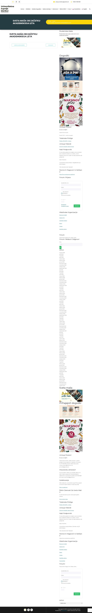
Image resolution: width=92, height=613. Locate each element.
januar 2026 (61, 262)
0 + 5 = (63, 587)
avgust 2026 (62, 252)
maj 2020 (61, 348)
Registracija (63, 204)
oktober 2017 (62, 385)
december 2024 (62, 280)
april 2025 (61, 274)
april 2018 (61, 376)
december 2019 (62, 356)
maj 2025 (61, 273)
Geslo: (62, 187)
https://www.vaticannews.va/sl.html (67, 174)
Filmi (60, 242)
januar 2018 (61, 381)
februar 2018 (62, 379)
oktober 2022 (62, 313)
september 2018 (63, 371)
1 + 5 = (63, 199)
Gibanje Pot (62, 217)
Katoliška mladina (63, 220)
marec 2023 (62, 305)
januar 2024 (61, 294)
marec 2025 (62, 276)
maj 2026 (61, 255)
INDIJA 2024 (63, 9)
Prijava (77, 205)
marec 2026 (62, 258)
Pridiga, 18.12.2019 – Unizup (65, 141)
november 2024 (62, 282)
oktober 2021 (62, 329)
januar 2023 (61, 309)
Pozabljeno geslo (65, 206)
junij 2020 (61, 346)
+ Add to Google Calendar (19, 45)
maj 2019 (61, 362)
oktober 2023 (62, 299)
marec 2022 (62, 321)
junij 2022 (61, 316)
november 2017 (62, 384)
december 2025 (62, 263)
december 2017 (62, 382)
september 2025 (63, 268)
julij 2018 (61, 373)
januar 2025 (61, 279)
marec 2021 (61, 338)
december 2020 (62, 341)
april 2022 (61, 320)
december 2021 (62, 326)
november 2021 (62, 327)
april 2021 (61, 337)
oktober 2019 (62, 359)
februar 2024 (62, 293)
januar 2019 (61, 365)
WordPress (64, 610)
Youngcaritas (62, 560)
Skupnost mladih (63, 215)
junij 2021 (61, 334)
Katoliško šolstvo (63, 229)
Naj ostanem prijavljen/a (65, 192)
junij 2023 (61, 301)
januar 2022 (61, 324)
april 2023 (61, 304)
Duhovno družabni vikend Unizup (66, 146)
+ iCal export (50, 45)
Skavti (60, 223)
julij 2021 (61, 332)
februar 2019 (62, 363)
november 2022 (62, 312)
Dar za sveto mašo (63, 499)
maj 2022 (61, 318)
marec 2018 (62, 377)
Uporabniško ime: (65, 183)
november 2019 (62, 357)
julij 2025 (61, 269)
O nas (69, 9)
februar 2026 (62, 260)
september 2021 (63, 330)
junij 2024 (61, 287)
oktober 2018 (62, 370)
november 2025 (62, 265)
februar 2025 (62, 277)
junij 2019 (61, 360)
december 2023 (62, 296)
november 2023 (62, 298)
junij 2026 (61, 254)
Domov (22, 9)
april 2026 (61, 257)
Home (49, 21)
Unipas (60, 226)
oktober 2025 (62, 266)
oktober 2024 (62, 284)
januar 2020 (62, 354)
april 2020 (61, 349)
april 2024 (61, 290)
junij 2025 (61, 271)
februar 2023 (62, 307)
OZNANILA (28, 9)
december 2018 (62, 366)
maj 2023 (61, 302)
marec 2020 (62, 351)
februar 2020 (62, 352)
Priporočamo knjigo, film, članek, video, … (68, 237)
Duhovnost (55, 9)
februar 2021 (62, 340)
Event (53, 21)
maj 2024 (61, 288)
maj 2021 (61, 335)
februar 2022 (62, 323)
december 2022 (62, 310)
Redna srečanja (47, 9)
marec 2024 (62, 291)
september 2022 (63, 315)
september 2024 (63, 285)
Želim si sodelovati (63, 487)
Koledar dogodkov (36, 9)
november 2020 (62, 343)
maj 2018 (61, 374)
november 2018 (62, 368)
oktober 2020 (62, 345)
